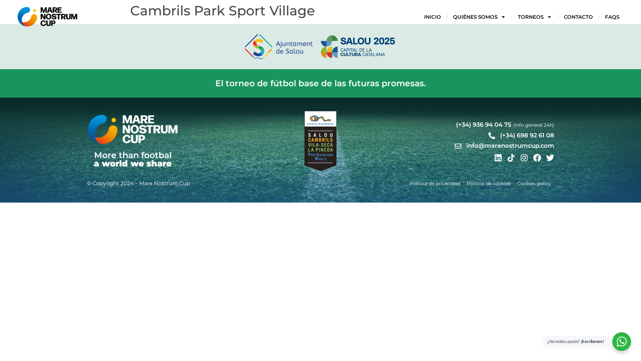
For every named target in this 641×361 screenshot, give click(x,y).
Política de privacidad (435, 183)
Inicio (432, 17)
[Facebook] (537, 158)
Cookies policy (534, 183)
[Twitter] (550, 158)
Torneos (531, 17)
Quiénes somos (475, 17)
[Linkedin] (498, 158)
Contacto (578, 17)
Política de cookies (488, 183)
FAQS (612, 17)
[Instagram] (524, 158)
